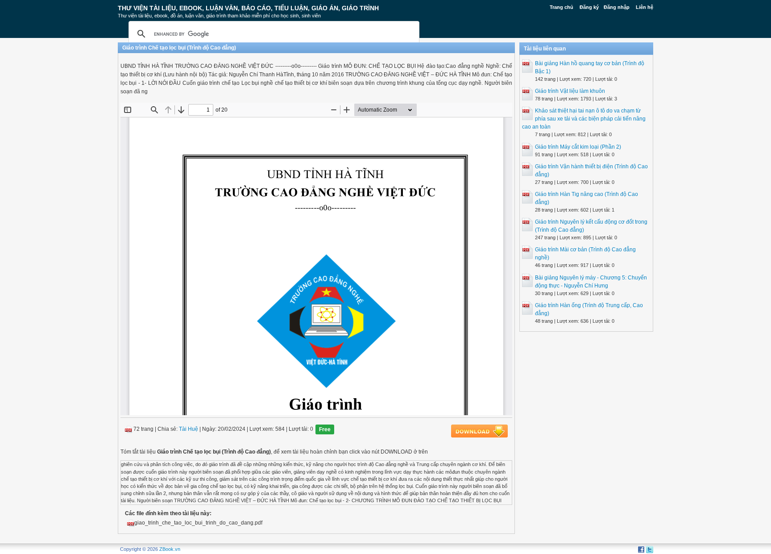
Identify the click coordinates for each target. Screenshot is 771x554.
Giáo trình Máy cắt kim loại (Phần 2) (578, 147)
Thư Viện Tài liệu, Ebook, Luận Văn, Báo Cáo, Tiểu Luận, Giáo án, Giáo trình (248, 8)
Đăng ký (589, 7)
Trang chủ (561, 7)
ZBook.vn (169, 549)
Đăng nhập (617, 7)
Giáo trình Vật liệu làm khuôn (570, 91)
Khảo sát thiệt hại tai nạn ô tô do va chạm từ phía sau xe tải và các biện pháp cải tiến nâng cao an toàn (584, 119)
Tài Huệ (188, 429)
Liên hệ (644, 7)
